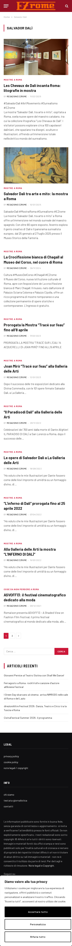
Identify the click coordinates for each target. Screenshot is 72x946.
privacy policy (11, 756)
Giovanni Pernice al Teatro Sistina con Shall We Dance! (34, 675)
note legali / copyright (16, 768)
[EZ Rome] (36, 6)
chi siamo (9, 794)
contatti (8, 806)
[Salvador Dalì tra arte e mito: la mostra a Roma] (36, 165)
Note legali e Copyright (41, 865)
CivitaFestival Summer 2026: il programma (28, 717)
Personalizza (38, 924)
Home (7, 17)
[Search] (66, 6)
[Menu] (6, 6)
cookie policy (11, 762)
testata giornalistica (15, 800)
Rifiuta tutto (37, 936)
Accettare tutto (38, 911)
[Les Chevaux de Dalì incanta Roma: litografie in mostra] (36, 57)
